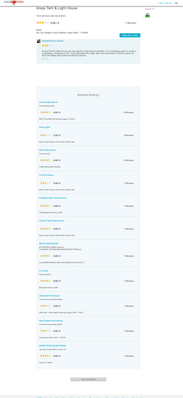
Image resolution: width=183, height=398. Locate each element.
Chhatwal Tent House (49, 295)
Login (160, 3)
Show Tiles (176, 3)
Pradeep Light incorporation (53, 198)
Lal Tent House (46, 175)
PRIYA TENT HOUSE (48, 243)
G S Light (43, 270)
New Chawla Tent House (51, 320)
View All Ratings (88, 379)
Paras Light (44, 127)
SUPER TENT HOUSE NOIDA (52, 345)
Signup (168, 3)
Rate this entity (130, 35)
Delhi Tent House (47, 150)
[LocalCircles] (14, 2)
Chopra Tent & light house (51, 220)
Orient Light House (48, 102)
